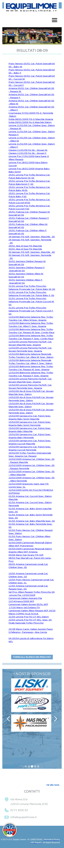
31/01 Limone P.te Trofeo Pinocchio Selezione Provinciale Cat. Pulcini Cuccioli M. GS (31, 301)
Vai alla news (52, 785)
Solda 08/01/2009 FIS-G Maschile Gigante (31, 119)
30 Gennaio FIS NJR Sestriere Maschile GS (32, 252)
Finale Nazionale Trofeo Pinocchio (26, 623)
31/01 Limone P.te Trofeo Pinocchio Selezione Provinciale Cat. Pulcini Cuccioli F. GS (31, 310)
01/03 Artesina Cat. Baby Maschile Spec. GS (32, 521)
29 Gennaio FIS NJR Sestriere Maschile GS (32, 236)
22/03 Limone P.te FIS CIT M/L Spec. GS (30, 620)
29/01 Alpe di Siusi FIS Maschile (25, 246)
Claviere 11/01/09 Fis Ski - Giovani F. (28, 153)
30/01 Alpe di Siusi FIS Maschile (25, 249)
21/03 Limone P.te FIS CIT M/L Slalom (29, 616)
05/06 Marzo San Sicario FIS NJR (26, 555)
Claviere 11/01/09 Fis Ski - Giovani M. (28, 150)
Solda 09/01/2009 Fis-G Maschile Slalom (30, 122)
